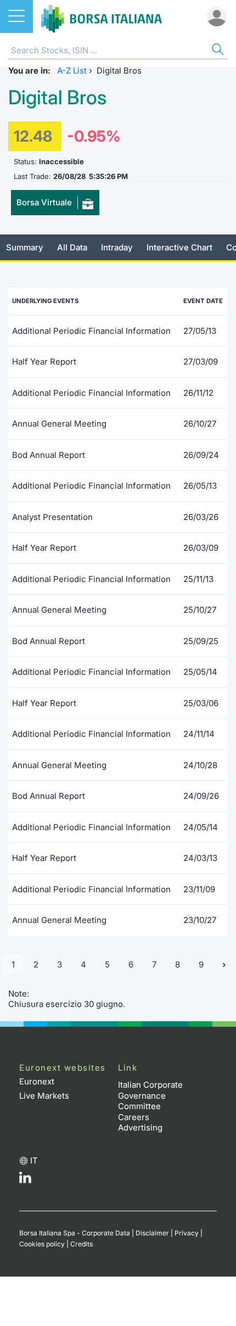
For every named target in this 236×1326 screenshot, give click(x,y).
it (34, 1160)
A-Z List (72, 70)
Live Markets (44, 1095)
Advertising (140, 1127)
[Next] (223, 965)
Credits (81, 1244)
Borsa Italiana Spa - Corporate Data (74, 1233)
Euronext (36, 1081)
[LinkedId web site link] (25, 1180)
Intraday (117, 247)
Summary (24, 247)
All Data (72, 247)
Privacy (187, 1233)
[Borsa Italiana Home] (101, 16)
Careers (133, 1117)
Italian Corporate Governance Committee (150, 1095)
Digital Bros (57, 97)
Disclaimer (152, 1233)
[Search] (217, 50)
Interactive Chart (179, 247)
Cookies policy (42, 1244)
